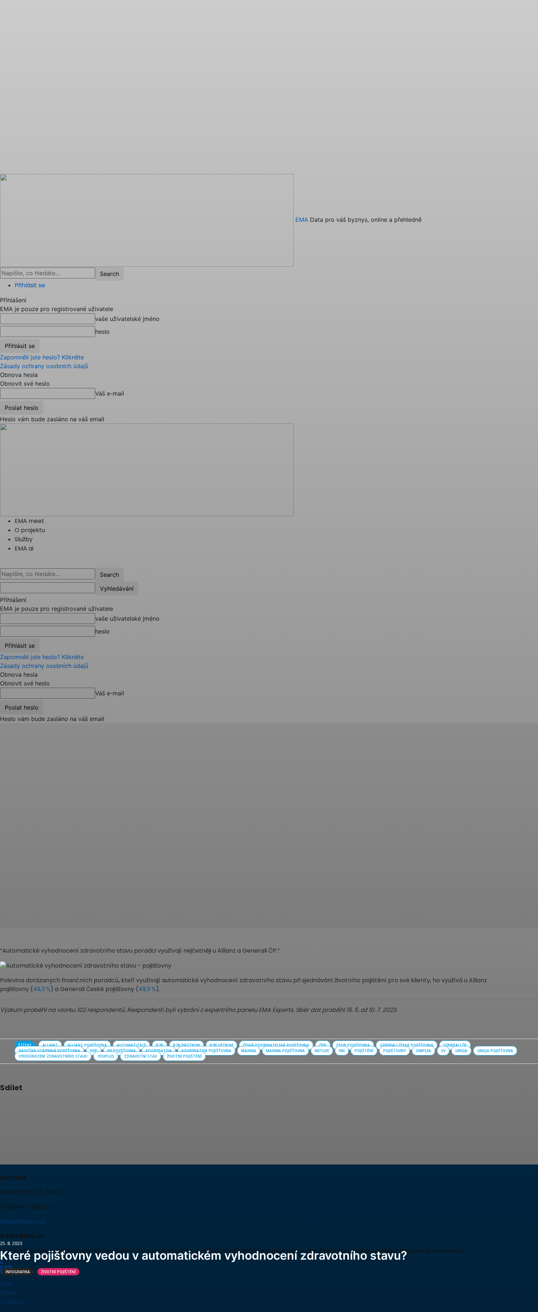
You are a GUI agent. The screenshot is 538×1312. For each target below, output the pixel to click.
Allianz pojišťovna (87, 1045)
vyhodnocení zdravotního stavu (53, 1056)
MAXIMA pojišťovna (285, 1050)
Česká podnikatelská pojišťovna (276, 1045)
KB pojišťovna (121, 1050)
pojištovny (394, 1050)
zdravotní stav (140, 1056)
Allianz (50, 1045)
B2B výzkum (221, 1045)
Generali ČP (455, 1045)
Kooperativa (159, 1050)
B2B (159, 1045)
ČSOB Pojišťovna (353, 1045)
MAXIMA (248, 1050)
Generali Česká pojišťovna (406, 1045)
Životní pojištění (58, 1271)
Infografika (17, 1271)
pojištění (364, 1050)
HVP (93, 1050)
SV (443, 1050)
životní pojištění (184, 1056)
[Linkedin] (52, 1107)
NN (342, 1050)
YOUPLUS (105, 1056)
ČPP (322, 1045)
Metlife (322, 1050)
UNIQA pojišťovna (495, 1050)
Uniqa (461, 1050)
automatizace (131, 1045)
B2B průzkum (186, 1045)
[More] (70, 1107)
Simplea (423, 1050)
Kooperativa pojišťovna (206, 1050)
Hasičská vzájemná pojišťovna (49, 1050)
